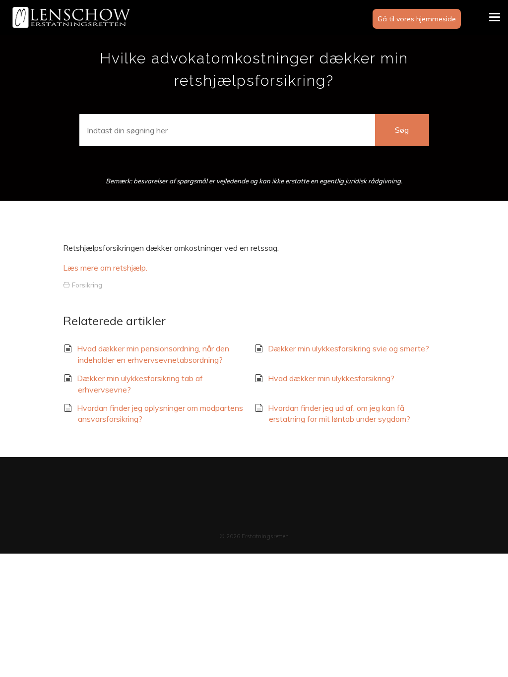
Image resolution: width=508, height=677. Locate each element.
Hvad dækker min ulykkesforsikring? (331, 378)
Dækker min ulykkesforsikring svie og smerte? (348, 348)
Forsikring (87, 285)
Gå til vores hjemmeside (417, 18)
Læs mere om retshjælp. (105, 268)
